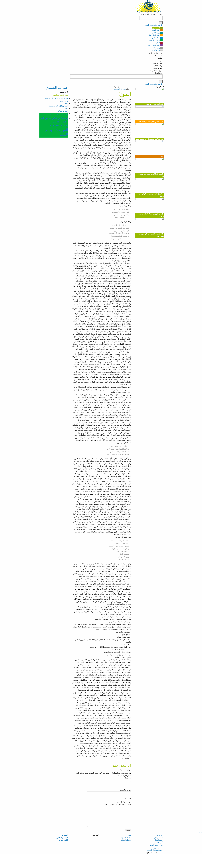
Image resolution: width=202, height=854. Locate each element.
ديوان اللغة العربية (154, 45)
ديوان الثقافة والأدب (153, 35)
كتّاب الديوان (63, 840)
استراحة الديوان (154, 40)
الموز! (66, 103)
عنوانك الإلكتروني (125, 790)
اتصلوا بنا (65, 835)
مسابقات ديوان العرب (155, 850)
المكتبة (157, 43)
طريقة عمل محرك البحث (154, 25)
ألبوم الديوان (158, 840)
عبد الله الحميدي (120, 89)
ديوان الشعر (156, 33)
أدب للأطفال (158, 842)
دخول (129, 835)
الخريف (65, 108)
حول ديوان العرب (62, 837)
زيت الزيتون (64, 101)
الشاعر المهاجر (62, 111)
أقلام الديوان (156, 28)
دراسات (160, 835)
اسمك (129, 781)
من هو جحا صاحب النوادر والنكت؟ (56, 98)
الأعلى (200, 832)
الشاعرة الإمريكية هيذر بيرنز (58, 106)
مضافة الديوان (155, 38)
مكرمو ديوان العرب (156, 848)
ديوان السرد (156, 30)
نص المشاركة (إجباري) (124, 802)
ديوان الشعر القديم (156, 845)
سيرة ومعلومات (157, 837)
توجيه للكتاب (155, 48)
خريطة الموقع (126, 840)
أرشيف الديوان (126, 837)
